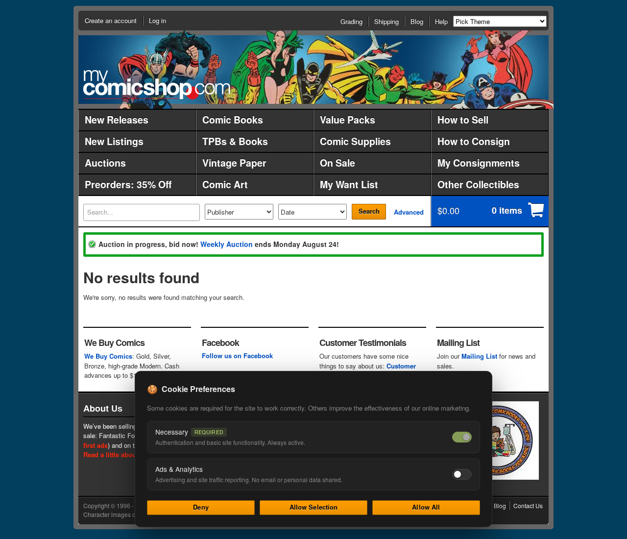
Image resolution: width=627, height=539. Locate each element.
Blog (416, 21)
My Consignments (478, 163)
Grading (351, 21)
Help (441, 21)
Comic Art (225, 184)
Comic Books (232, 119)
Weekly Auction (226, 244)
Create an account (111, 20)
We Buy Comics (108, 356)
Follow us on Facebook (237, 355)
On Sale (337, 163)
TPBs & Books (235, 141)
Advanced (409, 212)
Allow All (426, 507)
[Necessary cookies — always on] (462, 437)
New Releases (116, 119)
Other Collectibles (478, 184)
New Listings (114, 141)
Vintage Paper (234, 163)
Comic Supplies (355, 141)
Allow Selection (313, 507)
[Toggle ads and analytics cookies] (462, 474)
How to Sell (462, 119)
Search (369, 211)
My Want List (349, 184)
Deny (201, 507)
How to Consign (473, 141)
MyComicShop (156, 84)
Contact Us (528, 505)
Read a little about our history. (129, 454)
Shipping (386, 21)
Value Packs (347, 119)
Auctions (105, 163)
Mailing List (479, 356)
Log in (157, 20)
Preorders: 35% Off (128, 184)
